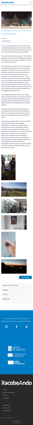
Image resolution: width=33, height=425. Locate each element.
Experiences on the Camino (10, 285)
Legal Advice (6, 405)
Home (4, 389)
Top (16, 421)
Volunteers (6, 398)
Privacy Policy (7, 407)
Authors (4, 38)
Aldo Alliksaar (6, 41)
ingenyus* (11, 417)
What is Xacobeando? (9, 392)
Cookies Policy (7, 410)
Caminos (5, 294)
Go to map (25, 277)
